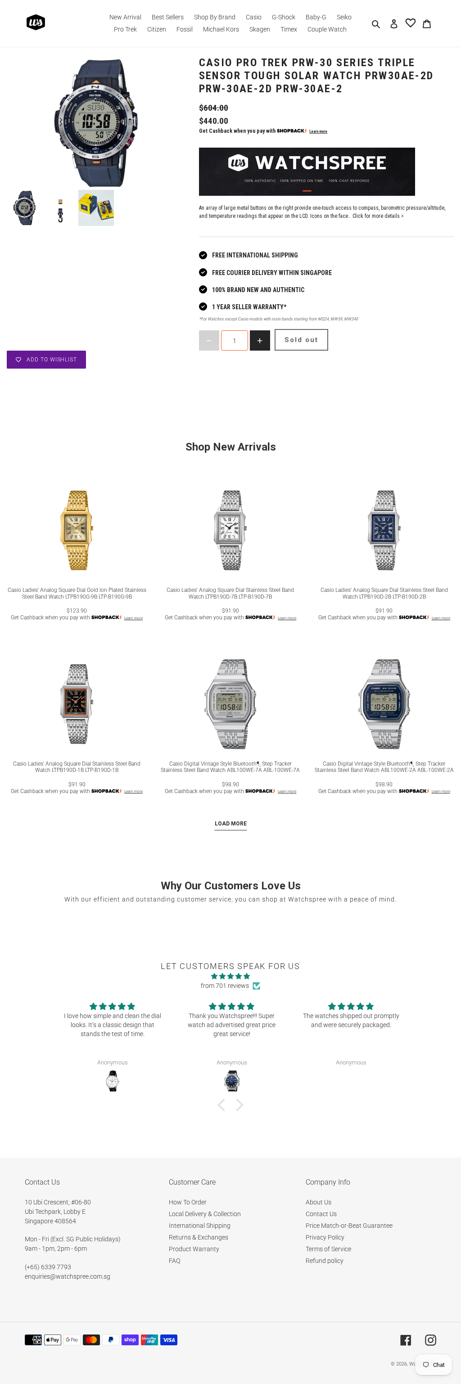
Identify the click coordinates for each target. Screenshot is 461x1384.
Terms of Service (328, 1249)
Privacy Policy (325, 1237)
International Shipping (199, 1225)
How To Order (188, 1202)
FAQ (174, 1260)
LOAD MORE (231, 823)
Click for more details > (378, 216)
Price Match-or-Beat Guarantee (349, 1225)
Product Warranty (194, 1249)
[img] (230, 976)
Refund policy (324, 1260)
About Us (318, 1202)
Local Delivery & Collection (205, 1213)
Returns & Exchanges (198, 1237)
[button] (223, 1105)
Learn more (318, 131)
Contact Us (321, 1213)
